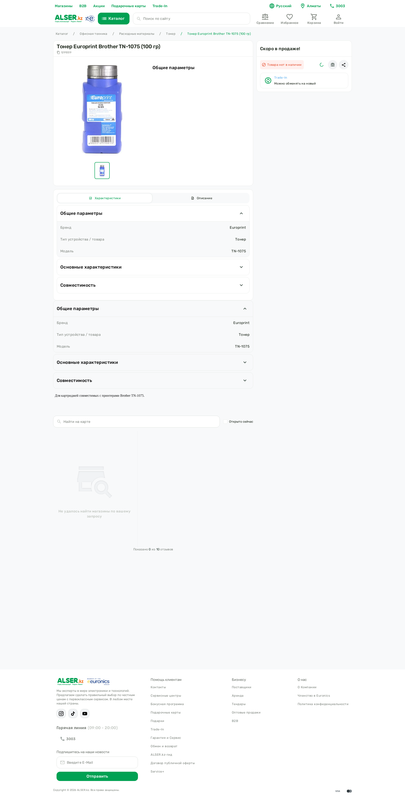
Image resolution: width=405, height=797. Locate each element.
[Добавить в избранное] (321, 64)
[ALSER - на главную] (69, 18)
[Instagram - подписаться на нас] (61, 713)
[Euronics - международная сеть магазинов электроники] (89, 18)
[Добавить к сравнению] (332, 64)
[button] (343, 64)
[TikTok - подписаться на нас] (73, 713)
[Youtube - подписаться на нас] (84, 713)
